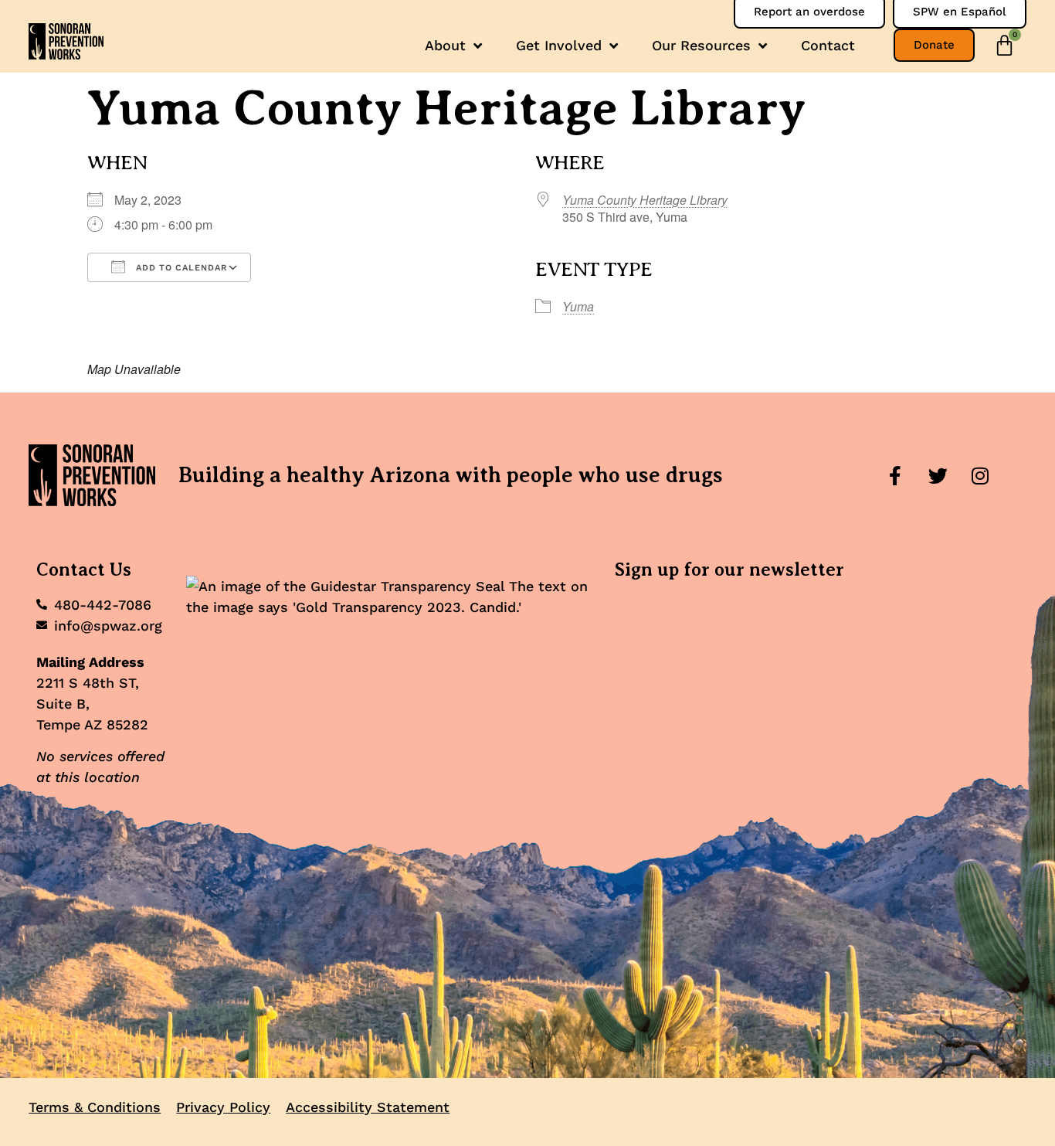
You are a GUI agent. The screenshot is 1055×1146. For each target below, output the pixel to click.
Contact (828, 45)
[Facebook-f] (895, 475)
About (445, 45)
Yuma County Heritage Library (645, 200)
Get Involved (559, 45)
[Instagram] (980, 475)
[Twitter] (937, 475)
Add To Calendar (180, 268)
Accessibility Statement (367, 1107)
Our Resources (701, 45)
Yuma (578, 306)
